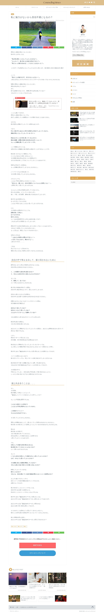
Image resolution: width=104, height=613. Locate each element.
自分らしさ (74, 167)
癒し (85, 165)
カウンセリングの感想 (78, 82)
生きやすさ (74, 165)
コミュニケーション (83, 153)
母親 (86, 163)
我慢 (90, 161)
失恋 (92, 157)
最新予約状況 (37, 545)
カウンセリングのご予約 (52, 7)
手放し (73, 163)
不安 (84, 155)
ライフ (74, 94)
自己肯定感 (14, 526)
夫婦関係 (87, 157)
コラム (74, 86)
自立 (87, 169)
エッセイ (92, 151)
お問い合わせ (87, 7)
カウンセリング (74, 153)
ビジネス (74, 90)
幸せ (92, 159)
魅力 (25, 526)
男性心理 (79, 165)
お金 (72, 151)
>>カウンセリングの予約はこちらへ (81, 51)
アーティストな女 (79, 151)
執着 (82, 157)
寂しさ (88, 159)
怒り (82, 161)
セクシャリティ (92, 153)
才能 (77, 163)
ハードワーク (74, 155)
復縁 (72, 161)
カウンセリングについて (69, 7)
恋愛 (12, 14)
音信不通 (20, 526)
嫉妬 (79, 159)
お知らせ (74, 78)
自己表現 (73, 169)
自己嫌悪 (79, 167)
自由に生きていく (81, 169)
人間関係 (73, 157)
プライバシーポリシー (14, 611)
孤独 (83, 159)
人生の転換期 (89, 155)
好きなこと (74, 159)
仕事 (78, 157)
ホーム (17, 7)
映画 (82, 163)
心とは (77, 161)
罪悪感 (89, 165)
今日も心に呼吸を (77, 98)
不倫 (80, 155)
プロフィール (34, 7)
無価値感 (90, 163)
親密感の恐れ (74, 171)
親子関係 (92, 169)
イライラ (86, 151)
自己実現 (85, 167)
